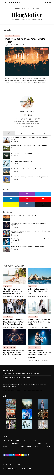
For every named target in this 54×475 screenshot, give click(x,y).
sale (10, 446)
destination (36, 440)
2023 (5, 440)
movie (34, 443)
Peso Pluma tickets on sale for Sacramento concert (24, 215)
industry (21, 443)
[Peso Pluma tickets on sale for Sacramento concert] (27, 61)
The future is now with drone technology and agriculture (25, 153)
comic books (29, 440)
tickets (39, 446)
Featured (17, 465)
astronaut (14, 440)
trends (46, 446)
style (23, 447)
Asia (12, 440)
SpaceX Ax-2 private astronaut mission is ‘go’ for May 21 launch (28, 169)
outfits (39, 443)
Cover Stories (9, 35)
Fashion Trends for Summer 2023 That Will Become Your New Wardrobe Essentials (13, 322)
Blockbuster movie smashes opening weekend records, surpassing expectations (13, 352)
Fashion (11, 316)
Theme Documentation (24, 465)
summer (28, 447)
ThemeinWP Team (28, 469)
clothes (25, 440)
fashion (14, 443)
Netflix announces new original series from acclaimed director (27, 246)
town (44, 446)
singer (16, 446)
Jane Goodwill (11, 45)
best (18, 440)
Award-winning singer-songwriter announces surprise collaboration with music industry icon (39, 353)
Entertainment (16, 35)
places (5, 446)
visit (48, 446)
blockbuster (22, 440)
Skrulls (18, 446)
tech (36, 446)
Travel (10, 286)
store (20, 446)
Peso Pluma (44, 443)
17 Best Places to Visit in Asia (10, 381)
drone (45, 440)
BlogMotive (27, 15)
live (29, 443)
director (39, 440)
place (47, 443)
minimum (31, 443)
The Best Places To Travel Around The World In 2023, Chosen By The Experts (13, 291)
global (19, 443)
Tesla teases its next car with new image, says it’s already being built (29, 145)
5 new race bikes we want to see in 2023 (21, 161)
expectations (9, 443)
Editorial (6, 286)
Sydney (32, 446)
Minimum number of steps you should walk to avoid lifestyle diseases (29, 177)
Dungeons (47, 440)
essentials (5, 443)
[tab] (9, 133)
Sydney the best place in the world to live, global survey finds (38, 291)
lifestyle (27, 443)
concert (32, 440)
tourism (41, 446)
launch (24, 443)
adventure (9, 440)
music (37, 443)
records (8, 446)
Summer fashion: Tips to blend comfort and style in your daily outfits (39, 322)
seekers (13, 446)
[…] (45, 83)
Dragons (42, 440)
